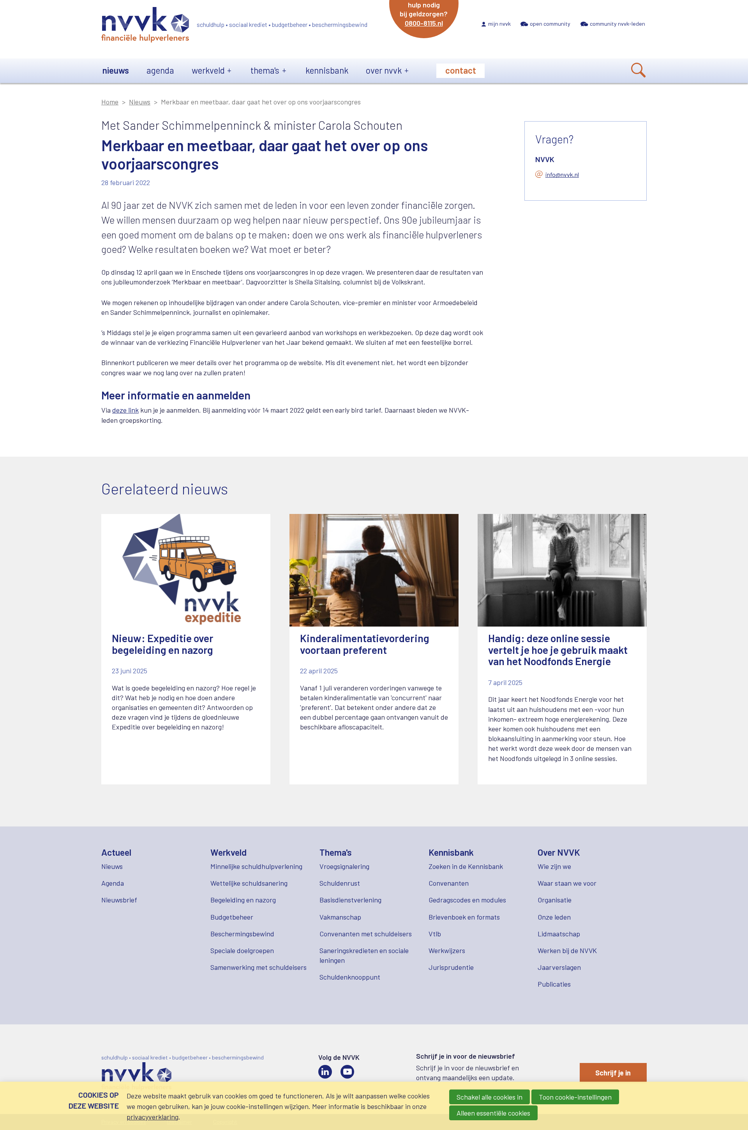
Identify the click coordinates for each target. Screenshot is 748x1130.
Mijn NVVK (499, 23)
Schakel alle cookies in (489, 1097)
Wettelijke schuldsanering (249, 883)
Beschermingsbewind (242, 933)
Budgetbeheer (231, 917)
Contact (460, 70)
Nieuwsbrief (119, 899)
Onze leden (554, 917)
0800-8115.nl (424, 23)
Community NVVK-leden (617, 23)
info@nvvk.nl (562, 174)
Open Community (550, 23)
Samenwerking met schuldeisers (258, 967)
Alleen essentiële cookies (493, 1113)
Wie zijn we (554, 866)
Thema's (265, 70)
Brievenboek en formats (464, 917)
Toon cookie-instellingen (575, 1097)
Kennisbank (326, 70)
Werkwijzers (447, 950)
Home (109, 101)
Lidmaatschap (559, 933)
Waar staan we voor (567, 883)
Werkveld (208, 70)
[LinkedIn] (325, 1072)
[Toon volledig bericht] (185, 649)
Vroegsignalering (344, 866)
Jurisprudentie (451, 967)
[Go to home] (145, 26)
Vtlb (435, 933)
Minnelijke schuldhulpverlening (256, 866)
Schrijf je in (613, 1072)
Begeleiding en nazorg (243, 899)
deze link (125, 410)
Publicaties (554, 984)
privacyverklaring (152, 1116)
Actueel (116, 852)
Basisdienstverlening (350, 899)
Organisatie (555, 899)
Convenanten (449, 883)
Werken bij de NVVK (567, 950)
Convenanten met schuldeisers (365, 933)
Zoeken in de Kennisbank (466, 866)
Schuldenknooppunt (349, 977)
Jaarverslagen (559, 967)
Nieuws (115, 70)
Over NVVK (384, 70)
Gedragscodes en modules (467, 899)
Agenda (160, 70)
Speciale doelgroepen (242, 950)
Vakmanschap (340, 917)
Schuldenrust (339, 883)
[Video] (347, 1072)
